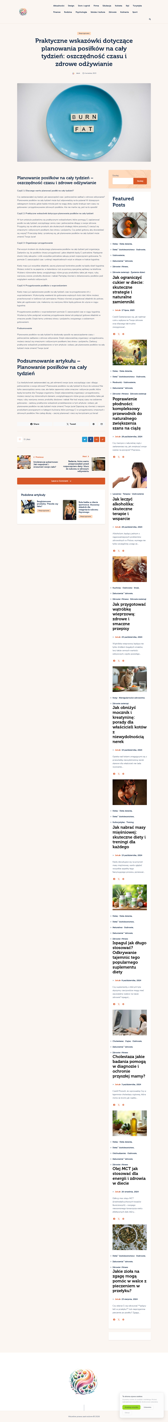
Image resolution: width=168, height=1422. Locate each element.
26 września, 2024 (130, 1192)
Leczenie (117, 494)
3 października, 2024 (131, 1084)
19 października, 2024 (132, 750)
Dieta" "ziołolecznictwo (123, 250)
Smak (136, 588)
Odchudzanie (119, 1153)
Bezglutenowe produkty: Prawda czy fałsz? (47, 504)
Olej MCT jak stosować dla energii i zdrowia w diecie (129, 1176)
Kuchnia (116, 588)
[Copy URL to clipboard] (102, 439)
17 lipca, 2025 (128, 310)
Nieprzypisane (84, 33)
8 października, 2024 (131, 980)
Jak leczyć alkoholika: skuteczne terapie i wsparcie (123, 509)
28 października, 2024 (132, 437)
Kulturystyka (118, 822)
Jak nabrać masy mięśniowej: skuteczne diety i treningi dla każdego (129, 837)
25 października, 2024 (132, 637)
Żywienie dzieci (138, 272)
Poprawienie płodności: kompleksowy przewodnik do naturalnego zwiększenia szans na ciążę (127, 414)
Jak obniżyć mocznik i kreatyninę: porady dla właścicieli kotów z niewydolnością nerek (130, 724)
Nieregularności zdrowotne (132, 698)
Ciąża (127, 1041)
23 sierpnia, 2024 (130, 1299)
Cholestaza (118, 1041)
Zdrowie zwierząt (121, 272)
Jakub (118, 310)
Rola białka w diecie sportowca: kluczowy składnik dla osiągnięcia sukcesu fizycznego (89, 507)
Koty (115, 698)
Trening (130, 822)
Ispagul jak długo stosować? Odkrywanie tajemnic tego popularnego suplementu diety (129, 957)
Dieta (115, 244)
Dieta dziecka (126, 244)
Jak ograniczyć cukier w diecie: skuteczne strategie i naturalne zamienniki (128, 289)
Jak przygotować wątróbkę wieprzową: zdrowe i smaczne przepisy (129, 616)
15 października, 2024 (132, 855)
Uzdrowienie (118, 255)
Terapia (126, 494)
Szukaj (116, 175)
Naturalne (117, 927)
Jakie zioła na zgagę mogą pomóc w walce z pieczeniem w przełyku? (129, 1281)
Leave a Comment (60, 481)
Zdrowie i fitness (120, 267)
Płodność (117, 382)
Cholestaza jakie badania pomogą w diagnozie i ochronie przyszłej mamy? (129, 1066)
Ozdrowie (140, 250)
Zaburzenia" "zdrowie (123, 261)
